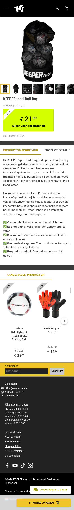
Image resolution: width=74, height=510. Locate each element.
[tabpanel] (37, 210)
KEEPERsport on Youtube (15, 465)
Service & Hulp (13, 432)
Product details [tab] (57, 150)
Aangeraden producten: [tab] (26, 274)
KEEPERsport (12, 437)
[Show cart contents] (67, 8)
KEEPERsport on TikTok (22, 465)
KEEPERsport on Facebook (7, 465)
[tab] (5, 89)
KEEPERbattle (12, 441)
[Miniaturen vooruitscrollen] (69, 89)
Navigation (6, 8)
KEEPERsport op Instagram (30, 465)
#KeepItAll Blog (13, 446)
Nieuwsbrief (11, 366)
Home (33, 8)
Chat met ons (12, 395)
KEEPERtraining (13, 451)
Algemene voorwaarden (18, 491)
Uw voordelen (12, 455)
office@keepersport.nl (16, 388)
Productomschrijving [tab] (20, 150)
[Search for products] (57, 8)
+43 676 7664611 (14, 392)
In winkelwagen (41, 502)
